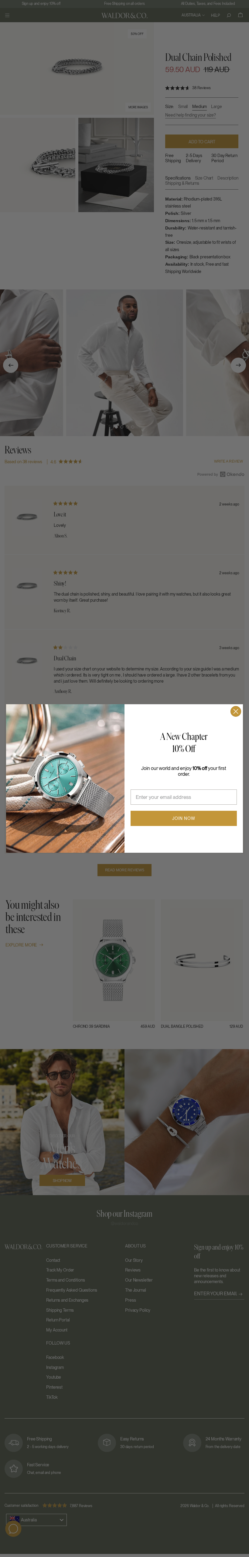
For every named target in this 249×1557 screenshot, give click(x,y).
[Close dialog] (235, 711)
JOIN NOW (183, 818)
